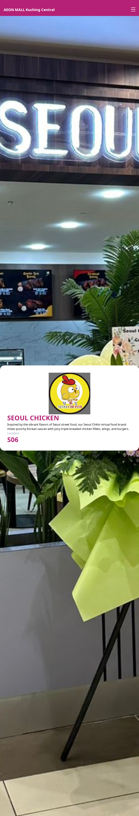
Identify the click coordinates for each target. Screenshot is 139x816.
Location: (13, 433)
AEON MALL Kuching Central (29, 9)
